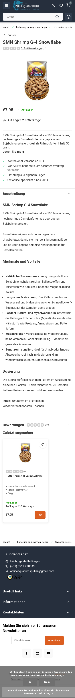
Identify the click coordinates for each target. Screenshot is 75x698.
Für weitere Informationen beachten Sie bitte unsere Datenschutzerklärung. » (38, 692)
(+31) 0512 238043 (22, 566)
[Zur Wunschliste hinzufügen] (42, 444)
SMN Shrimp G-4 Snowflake (24, 476)
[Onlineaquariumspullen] (26, 5)
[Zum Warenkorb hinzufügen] (40, 515)
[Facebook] (26, 653)
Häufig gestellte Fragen (25, 561)
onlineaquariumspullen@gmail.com (32, 571)
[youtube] (48, 653)
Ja (30, 681)
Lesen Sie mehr (13, 151)
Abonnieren (54, 640)
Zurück (11, 35)
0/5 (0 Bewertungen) (32, 48)
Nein (47, 681)
